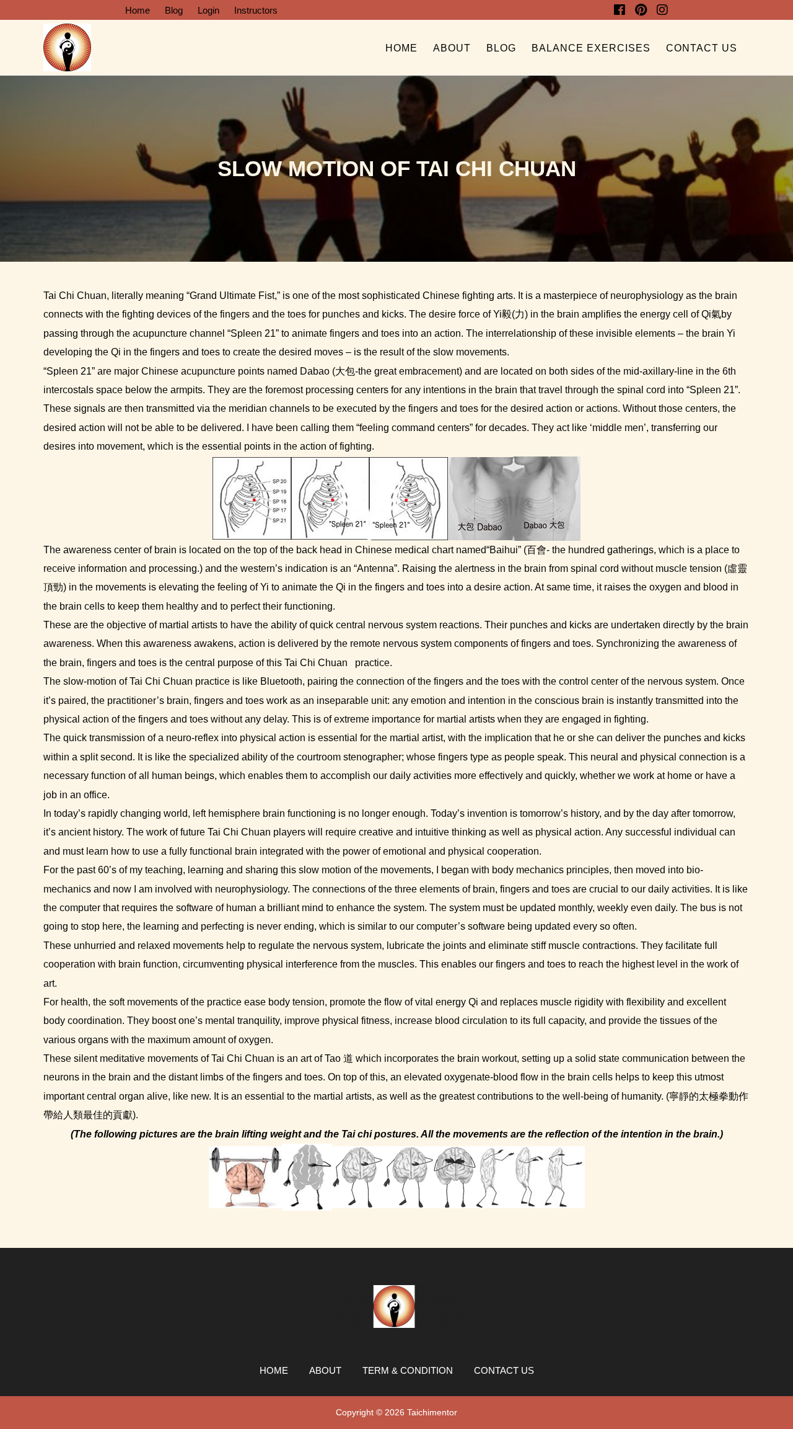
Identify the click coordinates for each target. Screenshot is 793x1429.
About (452, 48)
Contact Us (701, 48)
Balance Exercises (591, 48)
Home (137, 10)
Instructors (256, 10)
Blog (174, 10)
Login (208, 10)
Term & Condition (407, 1370)
